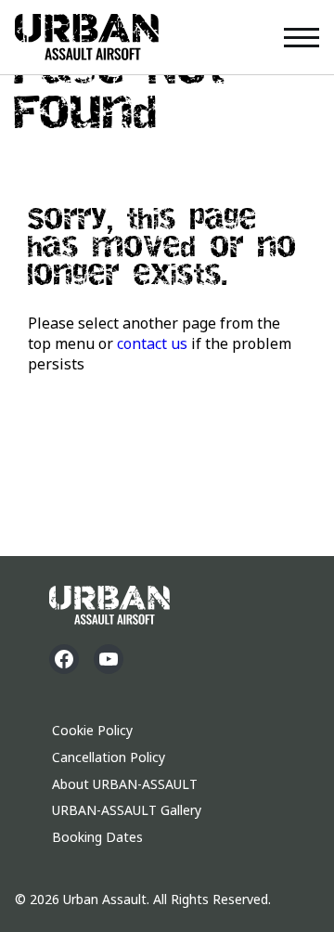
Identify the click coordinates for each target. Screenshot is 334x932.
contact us (152, 343)
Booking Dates (97, 837)
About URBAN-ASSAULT (125, 784)
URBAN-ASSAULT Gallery (126, 810)
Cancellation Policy (108, 757)
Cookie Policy (92, 730)
